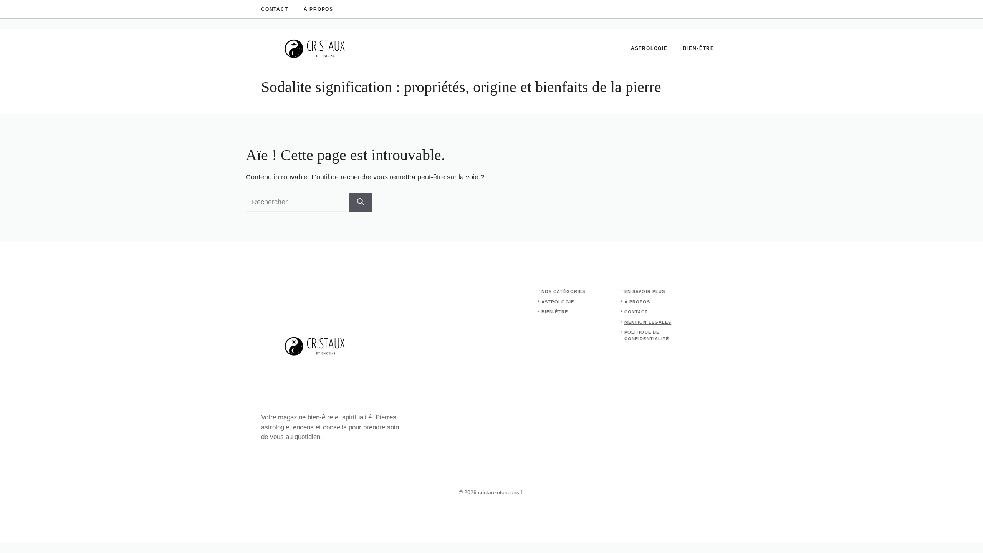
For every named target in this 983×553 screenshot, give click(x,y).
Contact (274, 9)
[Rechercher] (360, 202)
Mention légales (648, 322)
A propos (318, 9)
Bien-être (698, 48)
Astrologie (649, 48)
